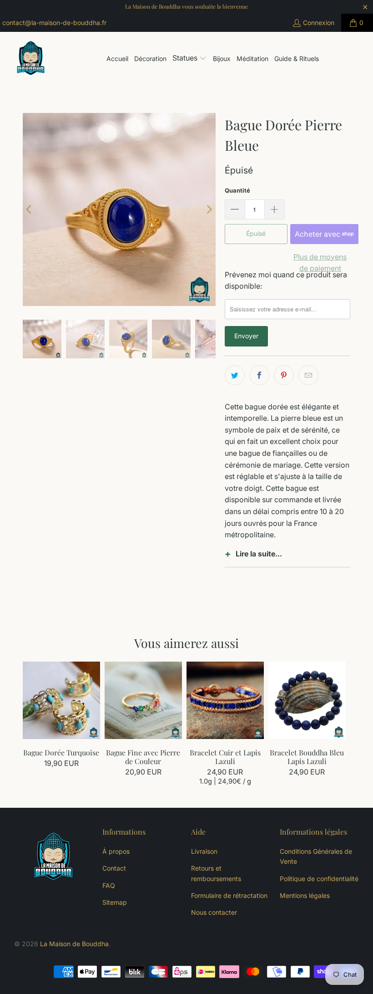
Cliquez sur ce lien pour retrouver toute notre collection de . (287, 558)
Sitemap (114, 902)
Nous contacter (214, 912)
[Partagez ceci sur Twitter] (235, 375)
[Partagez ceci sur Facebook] (259, 375)
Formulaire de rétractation (229, 895)
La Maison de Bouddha (74, 944)
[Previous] (29, 209)
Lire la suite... (259, 553)
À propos (116, 851)
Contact (114, 868)
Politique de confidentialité (319, 878)
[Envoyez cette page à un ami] (308, 375)
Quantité (237, 190)
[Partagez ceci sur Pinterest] (284, 375)
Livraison (204, 851)
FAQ (108, 885)
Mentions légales (305, 895)
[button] (189, 59)
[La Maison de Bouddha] (30, 58)
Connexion (318, 22)
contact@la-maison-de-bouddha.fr (54, 22)
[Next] (209, 209)
